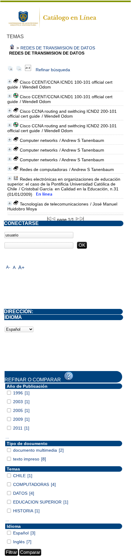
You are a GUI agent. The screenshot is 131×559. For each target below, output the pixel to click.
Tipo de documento (27, 443)
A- (8, 267)
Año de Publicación (27, 386)
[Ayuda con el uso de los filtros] (68, 376)
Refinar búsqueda (53, 69)
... (7, 436)
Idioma (14, 526)
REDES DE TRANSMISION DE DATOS (57, 47)
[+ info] (10, 81)
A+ (21, 267)
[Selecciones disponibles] (28, 69)
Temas (13, 469)
